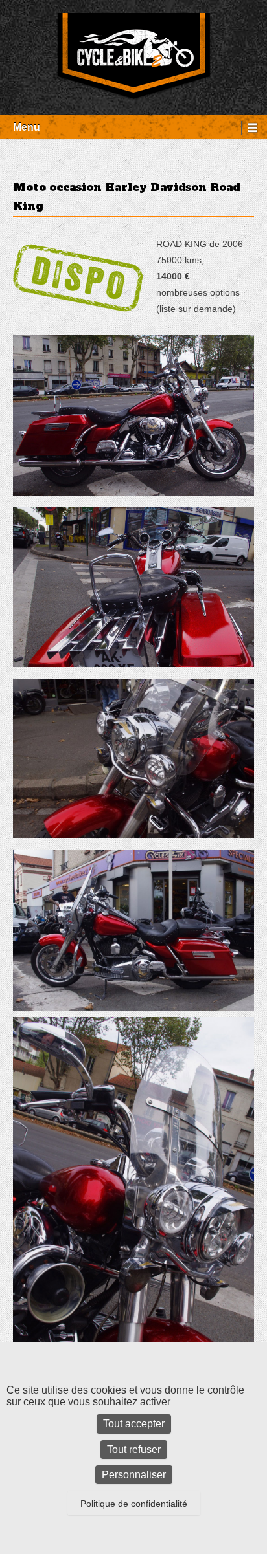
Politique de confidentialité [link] (133, 1503)
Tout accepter (134, 1423)
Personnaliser (134, 1474)
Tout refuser (134, 1449)
